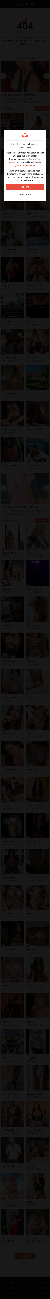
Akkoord (25, 187)
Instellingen (25, 194)
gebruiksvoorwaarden (25, 165)
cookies (13, 162)
